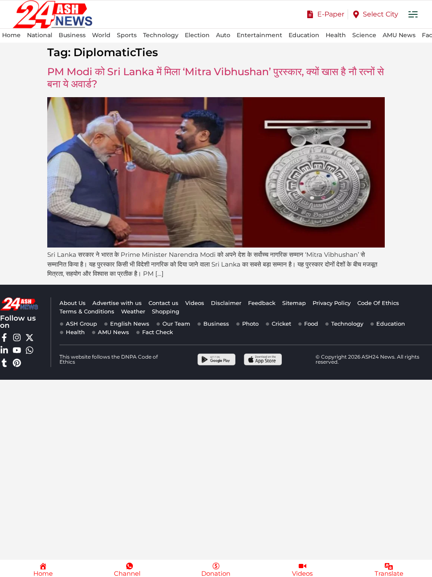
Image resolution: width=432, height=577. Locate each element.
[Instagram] (17, 337)
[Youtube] (17, 350)
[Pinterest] (17, 363)
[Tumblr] (4, 363)
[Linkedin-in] (4, 350)
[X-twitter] (29, 337)
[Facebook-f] (4, 337)
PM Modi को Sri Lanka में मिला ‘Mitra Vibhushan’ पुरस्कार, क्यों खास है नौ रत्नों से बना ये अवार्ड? (215, 77)
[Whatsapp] (29, 350)
